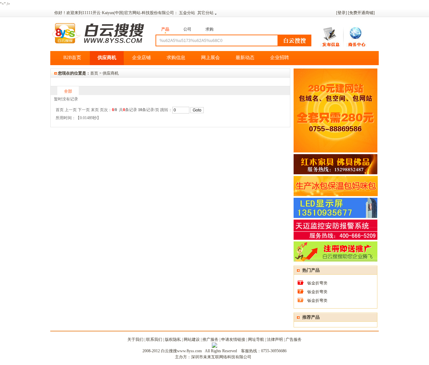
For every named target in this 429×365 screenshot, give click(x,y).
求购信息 (176, 57)
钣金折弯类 (317, 283)
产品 (165, 29)
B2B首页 (72, 57)
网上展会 (210, 57)
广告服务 (294, 339)
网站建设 (192, 339)
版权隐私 (173, 339)
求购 (209, 29)
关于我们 (135, 339)
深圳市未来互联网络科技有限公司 (221, 357)
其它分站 (205, 12)
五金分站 (187, 12)
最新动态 (245, 57)
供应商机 (107, 57)
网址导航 (256, 339)
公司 (187, 29)
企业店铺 (141, 57)
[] (361, 12)
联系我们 (154, 339)
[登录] (341, 12)
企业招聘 (279, 57)
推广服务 (210, 339)
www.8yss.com (189, 351)
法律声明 (275, 339)
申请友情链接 (233, 339)
